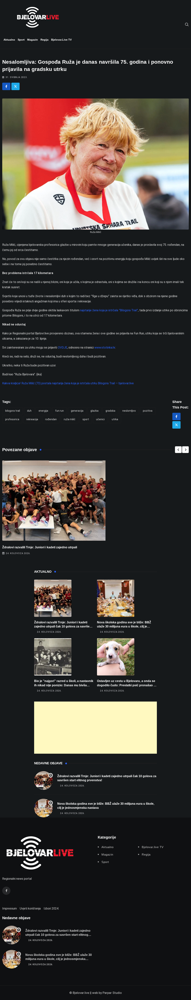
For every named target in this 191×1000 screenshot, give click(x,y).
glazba (94, 410)
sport (85, 419)
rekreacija (32, 419)
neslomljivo (129, 410)
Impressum (9, 908)
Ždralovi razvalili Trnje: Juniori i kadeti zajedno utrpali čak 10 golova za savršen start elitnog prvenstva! (62, 626)
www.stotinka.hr (104, 347)
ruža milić (69, 419)
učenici (100, 419)
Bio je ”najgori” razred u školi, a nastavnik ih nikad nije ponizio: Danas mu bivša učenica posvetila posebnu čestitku (63, 685)
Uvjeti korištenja (30, 908)
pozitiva (147, 410)
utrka (115, 419)
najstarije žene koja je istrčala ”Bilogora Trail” (109, 310)
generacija (77, 410)
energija (43, 410)
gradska (110, 410)
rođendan (51, 419)
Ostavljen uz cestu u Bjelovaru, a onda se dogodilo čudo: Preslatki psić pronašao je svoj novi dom (126, 685)
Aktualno (9, 39)
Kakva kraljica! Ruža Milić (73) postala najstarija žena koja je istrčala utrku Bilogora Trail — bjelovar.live (68, 383)
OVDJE (62, 347)
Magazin (32, 39)
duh (29, 410)
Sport (21, 39)
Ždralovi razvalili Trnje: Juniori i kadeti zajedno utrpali (39, 547)
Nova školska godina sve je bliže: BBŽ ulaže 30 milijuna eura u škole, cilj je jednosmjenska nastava (124, 626)
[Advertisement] (95, 728)
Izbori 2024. (51, 908)
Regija (44, 39)
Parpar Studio (112, 993)
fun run (59, 410)
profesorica (12, 419)
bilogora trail (12, 410)
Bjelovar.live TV (61, 39)
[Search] (187, 24)
